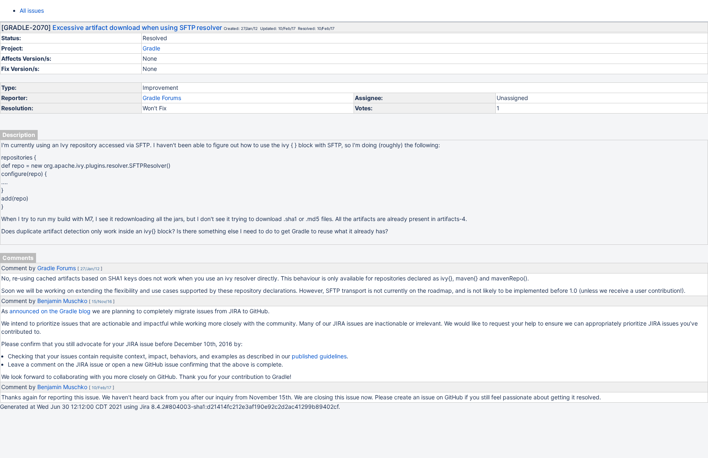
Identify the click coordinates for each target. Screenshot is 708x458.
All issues (32, 10)
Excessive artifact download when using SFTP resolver (137, 27)
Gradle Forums (162, 97)
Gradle (151, 48)
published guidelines (319, 356)
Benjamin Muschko (62, 300)
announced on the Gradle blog (50, 311)
